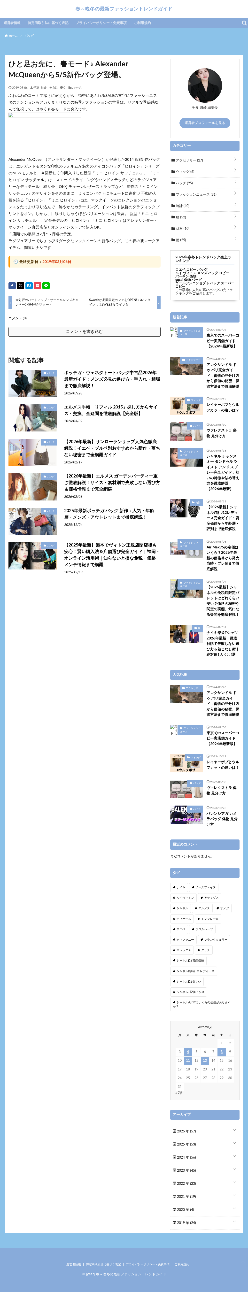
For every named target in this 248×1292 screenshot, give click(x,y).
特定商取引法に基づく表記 (48, 23)
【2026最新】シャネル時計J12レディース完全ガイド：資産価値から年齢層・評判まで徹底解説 (223, 518)
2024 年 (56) (186, 1157)
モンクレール (210, 918)
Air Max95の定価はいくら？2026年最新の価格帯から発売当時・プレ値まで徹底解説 (223, 558)
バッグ (76, 87)
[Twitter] (20, 285)
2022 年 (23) (186, 1183)
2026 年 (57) (186, 1131)
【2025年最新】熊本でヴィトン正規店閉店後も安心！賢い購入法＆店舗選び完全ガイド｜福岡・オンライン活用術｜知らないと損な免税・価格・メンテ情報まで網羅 (112, 555)
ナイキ (181, 887)
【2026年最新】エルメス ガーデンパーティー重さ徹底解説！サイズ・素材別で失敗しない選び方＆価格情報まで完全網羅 (112, 483)
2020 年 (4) (185, 1210)
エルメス (204, 908)
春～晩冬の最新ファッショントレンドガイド (124, 8)
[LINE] (46, 285)
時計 (182, 206)
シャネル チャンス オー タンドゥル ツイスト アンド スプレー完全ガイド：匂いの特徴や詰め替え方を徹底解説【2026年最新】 (223, 472)
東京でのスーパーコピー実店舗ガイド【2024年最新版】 (223, 341)
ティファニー (185, 939)
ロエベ (181, 929)
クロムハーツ (204, 929)
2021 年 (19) (186, 1197)
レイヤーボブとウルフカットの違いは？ (223, 407)
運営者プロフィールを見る (205, 123)
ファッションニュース (196, 194)
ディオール (184, 918)
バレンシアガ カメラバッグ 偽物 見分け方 (222, 819)
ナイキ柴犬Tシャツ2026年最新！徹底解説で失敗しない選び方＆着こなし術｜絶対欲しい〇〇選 (223, 643)
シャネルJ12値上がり (190, 992)
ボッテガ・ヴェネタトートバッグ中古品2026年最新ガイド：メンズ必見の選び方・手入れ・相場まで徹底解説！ (112, 379)
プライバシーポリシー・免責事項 (101, 23)
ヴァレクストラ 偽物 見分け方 (222, 433)
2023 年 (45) (186, 1170)
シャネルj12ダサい (189, 981)
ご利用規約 (142, 23)
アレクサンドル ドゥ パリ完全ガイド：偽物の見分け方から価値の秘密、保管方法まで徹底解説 (223, 375)
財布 (182, 229)
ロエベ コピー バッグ (191, 269)
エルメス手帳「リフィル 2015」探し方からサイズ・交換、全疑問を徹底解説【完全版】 (111, 410)
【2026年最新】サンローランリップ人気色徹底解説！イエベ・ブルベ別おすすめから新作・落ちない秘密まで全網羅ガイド (112, 448)
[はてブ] (29, 285)
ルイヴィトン (185, 897)
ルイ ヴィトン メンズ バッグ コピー (202, 273)
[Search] (244, 23)
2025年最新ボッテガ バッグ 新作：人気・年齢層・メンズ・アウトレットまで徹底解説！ (109, 514)
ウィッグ (184, 172)
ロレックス (184, 950)
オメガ (224, 908)
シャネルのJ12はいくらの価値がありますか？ (202, 1004)
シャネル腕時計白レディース (195, 971)
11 (188, 1060)
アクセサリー (189, 160)
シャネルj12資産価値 (190, 960)
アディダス (211, 897)
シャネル (182, 908)
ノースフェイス (205, 887)
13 (205, 1060)
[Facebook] (12, 285)
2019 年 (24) (186, 1223)
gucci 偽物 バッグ (188, 280)
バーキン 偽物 (185, 276)
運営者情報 (12, 23)
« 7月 (179, 1093)
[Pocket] (37, 285)
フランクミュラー (215, 939)
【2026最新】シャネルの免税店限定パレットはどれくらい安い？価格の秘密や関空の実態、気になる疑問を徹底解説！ (223, 600)
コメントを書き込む (84, 332)
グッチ (205, 950)
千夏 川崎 (39, 87)
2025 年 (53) (186, 1144)
